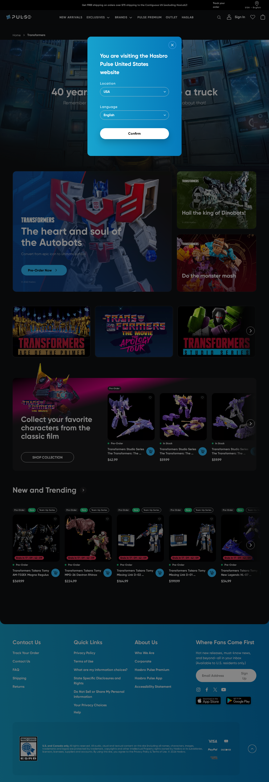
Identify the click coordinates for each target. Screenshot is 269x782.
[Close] (172, 45)
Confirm (134, 134)
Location (108, 83)
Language (108, 107)
